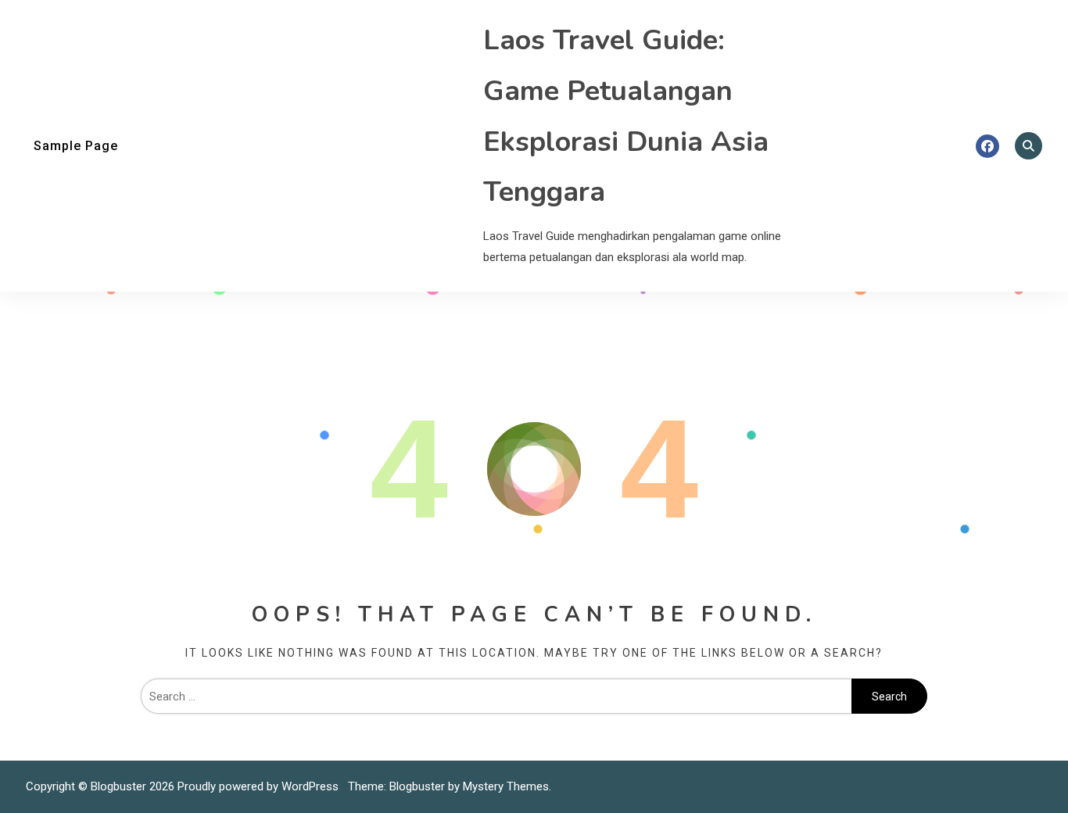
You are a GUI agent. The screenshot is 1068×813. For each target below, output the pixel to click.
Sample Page (76, 145)
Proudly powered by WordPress (259, 786)
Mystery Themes (506, 786)
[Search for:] (496, 696)
